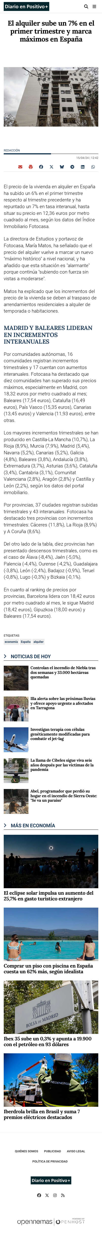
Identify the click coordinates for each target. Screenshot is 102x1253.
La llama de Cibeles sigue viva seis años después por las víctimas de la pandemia (62, 765)
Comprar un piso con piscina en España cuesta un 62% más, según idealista (48, 969)
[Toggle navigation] (94, 6)
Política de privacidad (50, 1161)
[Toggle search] (86, 6)
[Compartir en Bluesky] (62, 166)
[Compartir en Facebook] (41, 166)
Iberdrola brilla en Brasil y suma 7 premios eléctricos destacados (42, 1114)
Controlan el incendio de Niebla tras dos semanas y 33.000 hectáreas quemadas (63, 672)
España (25, 642)
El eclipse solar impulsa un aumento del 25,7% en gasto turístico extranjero (48, 896)
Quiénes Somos (26, 1151)
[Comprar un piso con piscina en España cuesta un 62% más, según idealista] (51, 934)
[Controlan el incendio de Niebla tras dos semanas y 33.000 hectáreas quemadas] (16, 678)
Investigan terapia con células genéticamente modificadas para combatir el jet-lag (60, 734)
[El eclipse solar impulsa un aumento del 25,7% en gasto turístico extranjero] (51, 861)
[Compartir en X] (51, 166)
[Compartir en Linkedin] (82, 166)
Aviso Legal (76, 1151)
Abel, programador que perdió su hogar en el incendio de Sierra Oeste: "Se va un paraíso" (63, 796)
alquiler (38, 642)
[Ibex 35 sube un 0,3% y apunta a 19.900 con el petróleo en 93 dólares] (51, 1007)
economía (11, 642)
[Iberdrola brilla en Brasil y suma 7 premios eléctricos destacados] (51, 1079)
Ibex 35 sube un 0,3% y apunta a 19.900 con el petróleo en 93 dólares (47, 1042)
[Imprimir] (31, 166)
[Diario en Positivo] (26, 6)
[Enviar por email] (20, 166)
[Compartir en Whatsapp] (93, 166)
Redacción (12, 150)
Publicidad (52, 1151)
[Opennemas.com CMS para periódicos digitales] (51, 1227)
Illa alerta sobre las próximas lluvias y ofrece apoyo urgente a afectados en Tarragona (62, 703)
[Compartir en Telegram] (72, 166)
